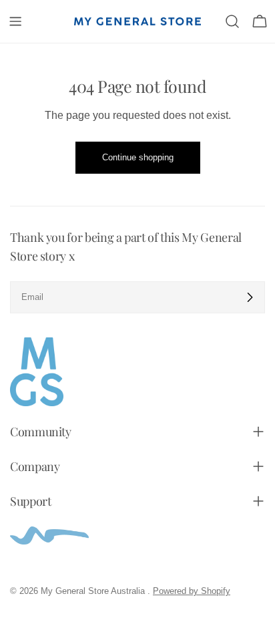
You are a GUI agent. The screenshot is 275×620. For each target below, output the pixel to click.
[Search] (232, 21)
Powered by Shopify (191, 591)
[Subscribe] (250, 297)
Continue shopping (138, 157)
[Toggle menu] (15, 21)
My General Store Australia (94, 591)
